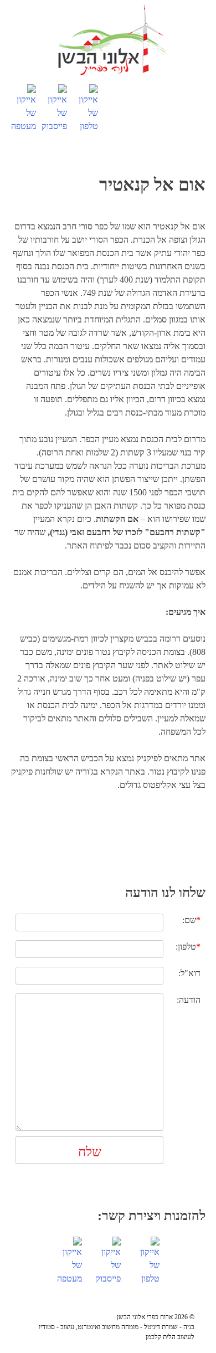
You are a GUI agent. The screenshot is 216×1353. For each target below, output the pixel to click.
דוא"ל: (189, 973)
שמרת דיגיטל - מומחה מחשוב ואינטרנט (128, 1327)
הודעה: (188, 999)
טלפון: (188, 946)
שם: (191, 920)
